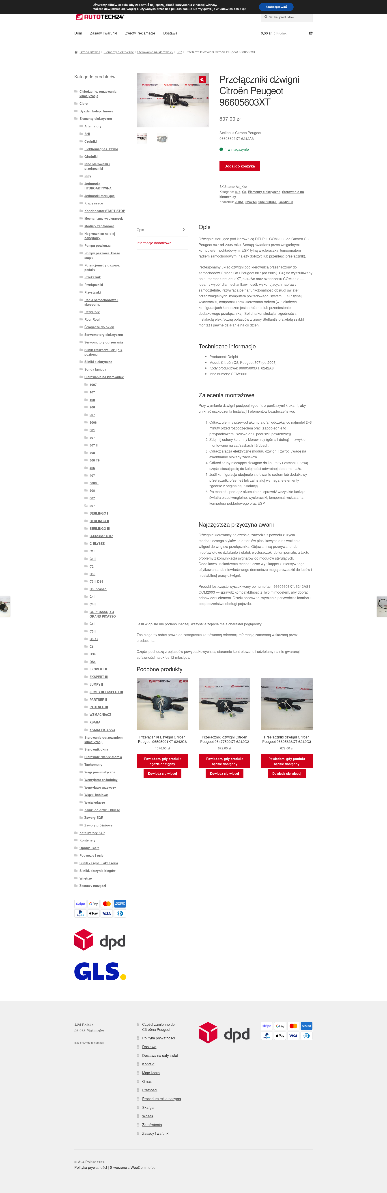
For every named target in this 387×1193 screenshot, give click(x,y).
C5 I (92, 623)
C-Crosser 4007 (101, 536)
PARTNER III (99, 707)
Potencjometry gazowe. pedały (102, 267)
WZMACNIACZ (100, 714)
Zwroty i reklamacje (140, 33)
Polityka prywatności (158, 1038)
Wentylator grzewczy (100, 787)
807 (179, 52)
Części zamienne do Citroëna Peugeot (158, 1027)
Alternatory (92, 126)
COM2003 (286, 202)
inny (87, 176)
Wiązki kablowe (96, 794)
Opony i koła (89, 847)
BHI (87, 133)
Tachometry (93, 764)
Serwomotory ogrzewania (103, 342)
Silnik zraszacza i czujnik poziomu (103, 352)
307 (92, 437)
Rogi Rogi (92, 319)
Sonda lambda (95, 369)
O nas (147, 1081)
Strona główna (90, 52)
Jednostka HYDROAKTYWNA (98, 185)
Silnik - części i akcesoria (99, 863)
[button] (202, 79)
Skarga (148, 1107)
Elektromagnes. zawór (101, 149)
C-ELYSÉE (97, 543)
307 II (94, 445)
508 (92, 490)
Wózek (147, 1115)
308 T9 (95, 460)
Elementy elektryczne (119, 52)
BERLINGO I (99, 513)
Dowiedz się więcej (162, 773)
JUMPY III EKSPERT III (106, 692)
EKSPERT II (98, 669)
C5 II (93, 631)
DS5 (93, 661)
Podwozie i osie (91, 855)
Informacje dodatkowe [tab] (154, 242)
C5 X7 (94, 639)
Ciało (84, 103)
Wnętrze (86, 878)
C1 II (93, 558)
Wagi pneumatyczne (99, 772)
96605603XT (267, 202)
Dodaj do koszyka (239, 166)
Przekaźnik (92, 277)
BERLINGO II (99, 521)
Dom (78, 33)
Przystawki (92, 292)
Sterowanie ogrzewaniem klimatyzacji (103, 739)
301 (92, 430)
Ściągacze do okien (99, 327)
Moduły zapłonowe (99, 226)
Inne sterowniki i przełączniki (97, 166)
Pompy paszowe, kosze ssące (102, 255)
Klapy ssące (93, 203)
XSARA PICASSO (102, 729)
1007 (93, 384)
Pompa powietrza (97, 245)
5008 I (94, 483)
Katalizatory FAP (92, 832)
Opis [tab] (140, 229)
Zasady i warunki (103, 33)
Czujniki (90, 141)
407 (92, 475)
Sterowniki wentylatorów (103, 757)
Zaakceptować (276, 7)
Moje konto (151, 1072)
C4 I (92, 596)
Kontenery (87, 840)
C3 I (92, 574)
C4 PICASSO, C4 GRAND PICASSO (103, 613)
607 (92, 498)
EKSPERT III (99, 676)
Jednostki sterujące (99, 195)
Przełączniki (93, 284)
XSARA (95, 722)
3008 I (94, 422)
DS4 (93, 654)
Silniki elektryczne (98, 361)
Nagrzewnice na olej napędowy (99, 235)
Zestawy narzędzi (93, 885)
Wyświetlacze (94, 802)
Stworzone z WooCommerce (132, 1167)
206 (92, 407)
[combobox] (287, 17)
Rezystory (92, 312)
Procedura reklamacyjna (161, 1098)
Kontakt (148, 1063)
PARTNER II (98, 699)
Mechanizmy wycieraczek (103, 218)
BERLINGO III (100, 528)
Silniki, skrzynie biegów (98, 870)
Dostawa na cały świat (160, 1055)
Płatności (149, 1089)
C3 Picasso (98, 589)
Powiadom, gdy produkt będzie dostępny (162, 761)
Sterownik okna (96, 749)
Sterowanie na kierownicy (155, 52)
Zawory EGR (93, 817)
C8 (244, 191)
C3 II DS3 (96, 581)
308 (92, 452)
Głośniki (91, 156)
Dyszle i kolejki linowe (96, 111)
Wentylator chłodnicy (101, 779)
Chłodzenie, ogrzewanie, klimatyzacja (98, 93)
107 (92, 392)
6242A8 (251, 202)
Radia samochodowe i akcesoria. (101, 302)
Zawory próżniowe (98, 825)
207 (92, 414)
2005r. (239, 202)
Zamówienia (152, 1124)
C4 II (93, 604)
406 (92, 468)
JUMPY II (96, 684)
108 (92, 399)
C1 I (92, 551)
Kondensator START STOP (104, 210)
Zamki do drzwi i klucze (102, 810)
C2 (92, 566)
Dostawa (170, 33)
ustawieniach (229, 9)
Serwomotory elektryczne (103, 334)
